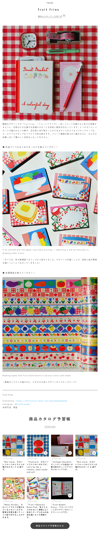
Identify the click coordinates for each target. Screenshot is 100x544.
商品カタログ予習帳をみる (50, 525)
